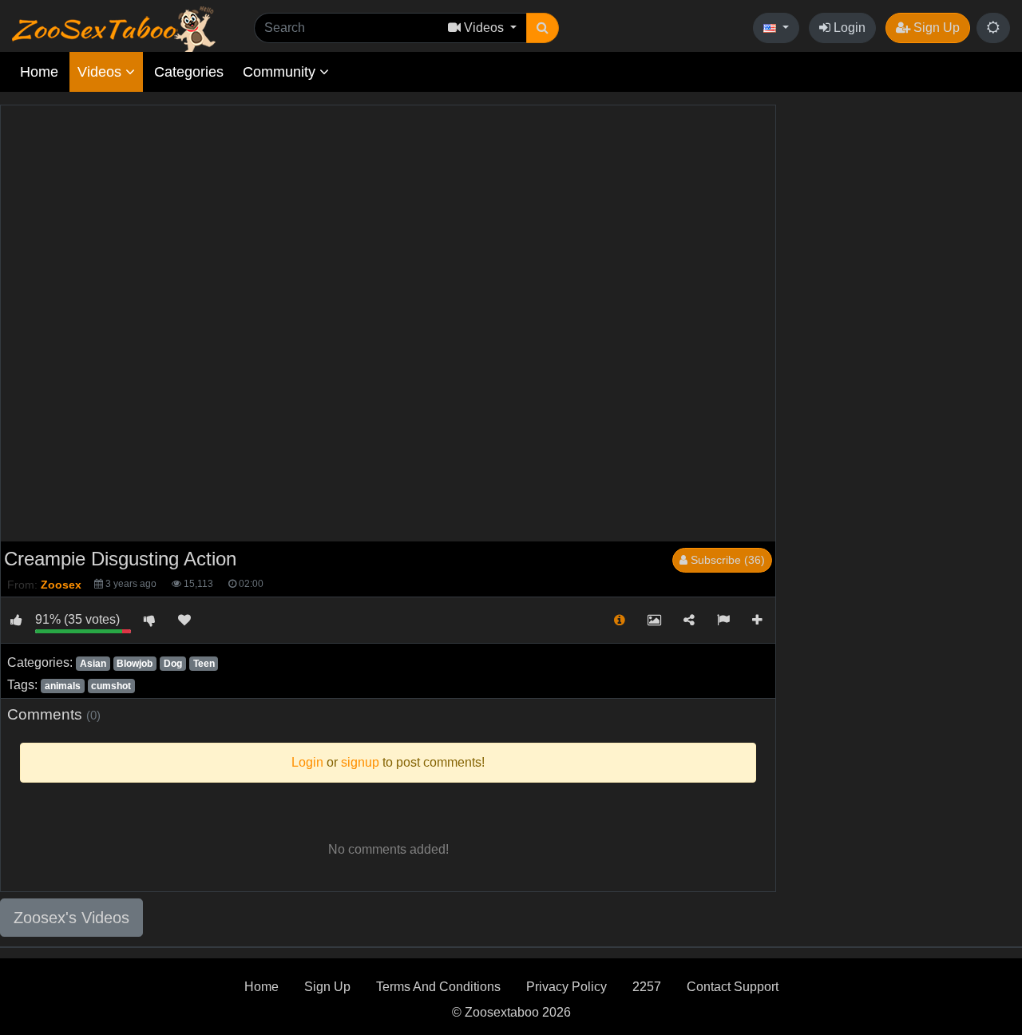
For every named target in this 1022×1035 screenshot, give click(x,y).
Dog (173, 663)
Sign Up (935, 27)
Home (39, 72)
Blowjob (135, 663)
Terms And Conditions (438, 986)
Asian (93, 663)
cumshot (111, 686)
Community (281, 72)
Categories (189, 72)
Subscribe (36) (726, 559)
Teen (204, 663)
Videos (101, 72)
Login (848, 27)
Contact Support (732, 986)
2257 (646, 986)
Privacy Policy (566, 986)
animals (63, 686)
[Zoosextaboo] (114, 28)
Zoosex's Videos (71, 917)
